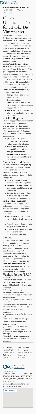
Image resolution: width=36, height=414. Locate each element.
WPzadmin (20, 10)
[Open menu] (35, 2)
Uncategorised (9, 13)
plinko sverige (19, 272)
